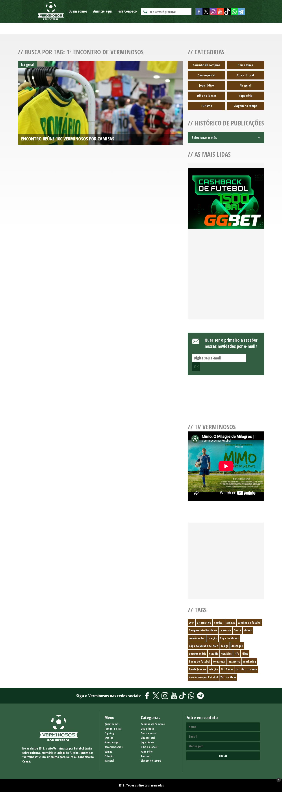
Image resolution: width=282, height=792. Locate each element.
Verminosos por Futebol (203, 677)
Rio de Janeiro (197, 669)
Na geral (245, 85)
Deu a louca (245, 65)
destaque (237, 646)
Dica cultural (245, 75)
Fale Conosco (127, 11)
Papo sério (245, 96)
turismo (252, 669)
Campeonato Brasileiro (203, 630)
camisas (230, 622)
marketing (249, 661)
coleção (212, 638)
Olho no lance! (206, 96)
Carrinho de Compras (153, 724)
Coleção (108, 756)
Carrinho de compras (206, 65)
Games (108, 751)
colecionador (197, 638)
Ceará (237, 630)
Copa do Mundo (229, 638)
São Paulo (227, 669)
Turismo (206, 106)
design (224, 646)
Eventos (108, 738)
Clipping (109, 733)
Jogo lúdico (206, 85)
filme (245, 654)
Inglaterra (234, 661)
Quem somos (78, 11)
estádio (213, 654)
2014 (191, 622)
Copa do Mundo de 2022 (203, 646)
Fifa (236, 654)
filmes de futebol (199, 661)
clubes (248, 630)
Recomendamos (113, 747)
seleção (213, 669)
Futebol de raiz (113, 729)
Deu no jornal (206, 75)
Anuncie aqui (102, 11)
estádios (226, 654)
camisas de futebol (249, 622)
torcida (240, 669)
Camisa (218, 622)
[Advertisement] (226, 279)
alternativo (204, 622)
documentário (197, 654)
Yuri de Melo (228, 677)
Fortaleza (219, 661)
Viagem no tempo (245, 106)
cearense (225, 630)
